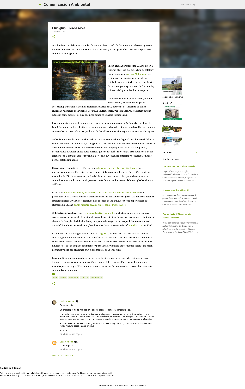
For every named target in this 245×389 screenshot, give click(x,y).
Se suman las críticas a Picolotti (175, 190)
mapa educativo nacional (100, 213)
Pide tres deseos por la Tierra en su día (178, 166)
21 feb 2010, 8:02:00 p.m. (71, 334)
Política (84, 277)
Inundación (73, 277)
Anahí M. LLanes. (67, 301)
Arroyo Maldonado (136, 74)
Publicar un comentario (63, 355)
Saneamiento (96, 277)
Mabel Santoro (135, 225)
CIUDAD (63, 277)
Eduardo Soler (66, 342)
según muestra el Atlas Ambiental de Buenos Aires (100, 205)
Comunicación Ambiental (67, 4)
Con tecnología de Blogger (124, 380)
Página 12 (103, 233)
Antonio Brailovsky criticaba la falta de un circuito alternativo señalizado (102, 192)
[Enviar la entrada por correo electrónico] (53, 275)
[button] (53, 36)
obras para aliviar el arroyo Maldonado (117, 168)
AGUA (55, 277)
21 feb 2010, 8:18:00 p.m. (71, 349)
